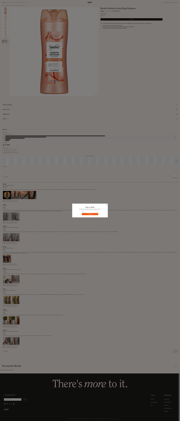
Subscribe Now (90, 214)
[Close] (106, 205)
